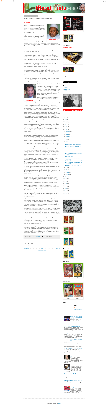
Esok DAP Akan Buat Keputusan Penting (72, 326)
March (67, 170)
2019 (66, 128)
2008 (66, 191)
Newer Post (26, 248)
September (68, 136)
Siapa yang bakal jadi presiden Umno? (73, 144)
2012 (66, 185)
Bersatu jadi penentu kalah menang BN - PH (75, 387)
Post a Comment (28, 245)
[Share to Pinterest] (51, 236)
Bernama (66, 87)
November (68, 132)
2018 (66, 129)
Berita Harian (67, 89)
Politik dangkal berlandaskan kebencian (73, 143)
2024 (66, 119)
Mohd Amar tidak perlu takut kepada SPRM (74, 160)
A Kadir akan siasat (69, 156)
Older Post (58, 248)
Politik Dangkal (29, 238)
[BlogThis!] (47, 236)
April (67, 169)
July (66, 139)
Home (42, 248)
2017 (66, 176)
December (68, 131)
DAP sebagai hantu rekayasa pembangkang (73, 348)
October (67, 134)
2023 (66, 121)
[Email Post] (42, 236)
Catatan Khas (73, 364)
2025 (66, 117)
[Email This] (45, 236)
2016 (66, 178)
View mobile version (42, 250)
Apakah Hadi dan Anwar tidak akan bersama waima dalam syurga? (76, 317)
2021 (66, 124)
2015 (66, 180)
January (67, 174)
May (66, 167)
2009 (66, 190)
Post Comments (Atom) (33, 253)
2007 (66, 193)
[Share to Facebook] (50, 236)
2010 (66, 188)
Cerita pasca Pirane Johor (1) (70, 373)
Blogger (59, 403)
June (67, 141)
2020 (66, 126)
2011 (66, 186)
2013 (66, 183)
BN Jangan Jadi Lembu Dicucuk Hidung (72, 333)
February (67, 172)
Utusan (65, 90)
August (67, 138)
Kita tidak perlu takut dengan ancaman (73, 165)
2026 (66, 116)
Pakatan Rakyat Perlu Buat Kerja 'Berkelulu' (73, 380)
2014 (66, 181)
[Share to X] (48, 236)
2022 (66, 122)
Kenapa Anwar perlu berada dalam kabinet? (74, 146)
